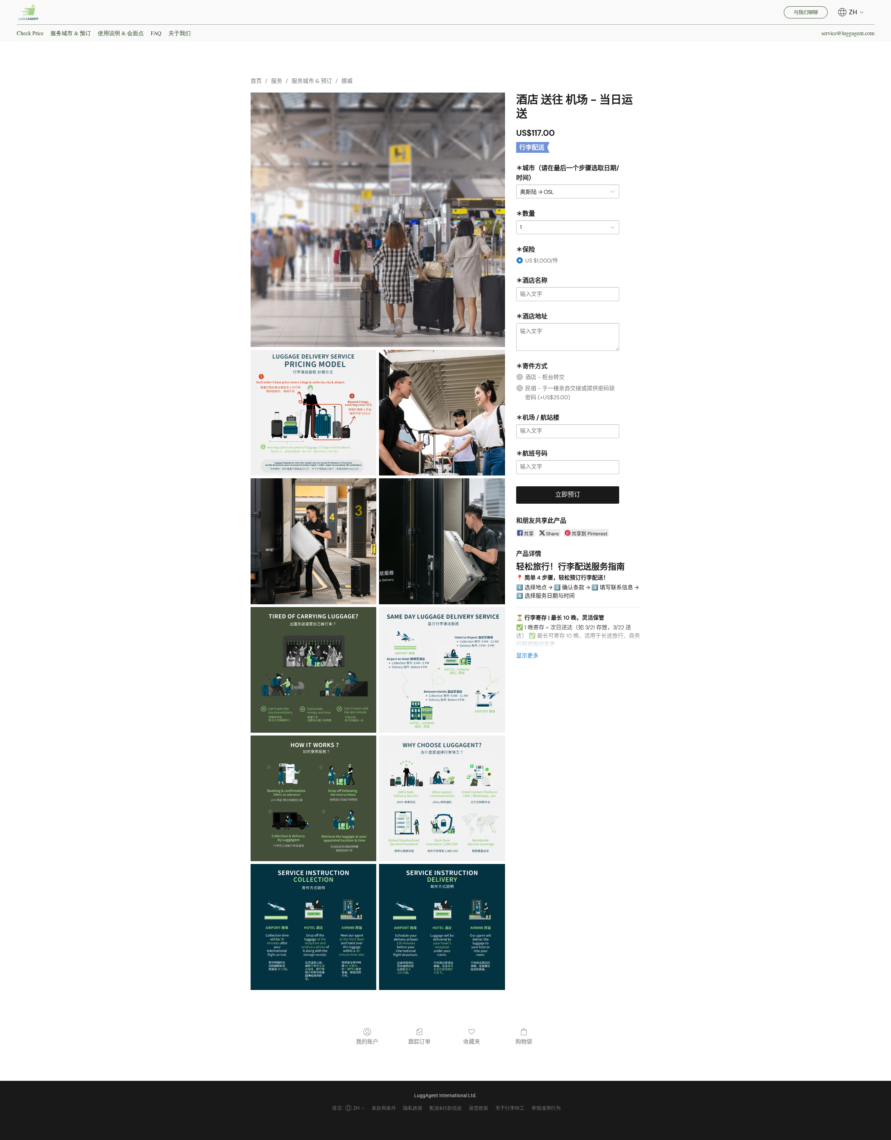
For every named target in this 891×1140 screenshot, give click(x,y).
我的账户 (367, 1041)
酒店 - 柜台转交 (545, 377)
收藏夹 (471, 1041)
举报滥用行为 (546, 1108)
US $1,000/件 (541, 260)
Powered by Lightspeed (445, 1121)
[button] (28, 12)
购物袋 (523, 1041)
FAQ (156, 33)
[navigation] (851, 12)
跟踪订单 (419, 1041)
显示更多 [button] (527, 655)
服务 (276, 81)
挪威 (347, 81)
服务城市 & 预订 (70, 33)
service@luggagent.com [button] (847, 33)
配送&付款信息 (445, 1108)
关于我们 (179, 33)
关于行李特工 (510, 1108)
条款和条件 (384, 1108)
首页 (256, 81)
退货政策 (478, 1108)
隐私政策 (413, 1108)
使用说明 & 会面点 (121, 33)
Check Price (30, 33)
